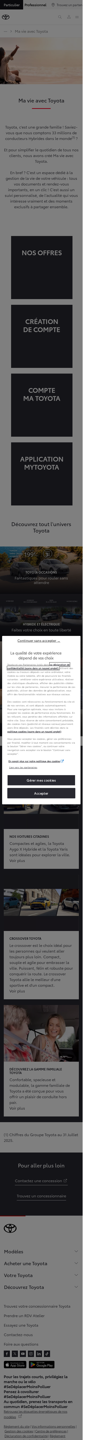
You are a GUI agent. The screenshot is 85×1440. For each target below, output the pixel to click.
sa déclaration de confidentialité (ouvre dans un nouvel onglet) (38, 666)
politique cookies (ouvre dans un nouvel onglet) (34, 731)
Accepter (41, 793)
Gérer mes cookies (41, 780)
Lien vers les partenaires (23, 767)
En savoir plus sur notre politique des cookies (34, 761)
